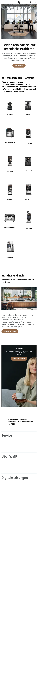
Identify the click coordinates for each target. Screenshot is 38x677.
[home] (19, 2)
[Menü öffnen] (35, 2)
